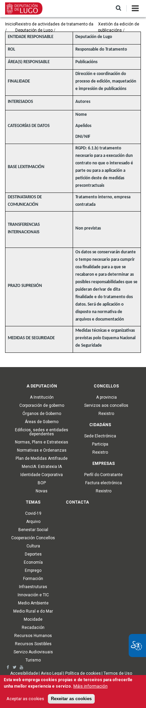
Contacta (77, 502)
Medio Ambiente (33, 603)
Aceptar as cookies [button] (25, 698)
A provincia (106, 397)
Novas (42, 491)
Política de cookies (83, 673)
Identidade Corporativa (41, 474)
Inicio (10, 24)
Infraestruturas (33, 586)
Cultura (33, 546)
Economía (33, 562)
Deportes (33, 554)
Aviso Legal (51, 673)
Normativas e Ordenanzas (42, 450)
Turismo (33, 660)
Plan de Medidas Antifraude (42, 458)
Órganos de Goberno (41, 413)
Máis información (90, 686)
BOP (42, 482)
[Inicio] (23, 8)
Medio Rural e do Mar (33, 611)
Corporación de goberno (41, 405)
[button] (118, 8)
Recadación (33, 627)
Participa (100, 444)
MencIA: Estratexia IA (42, 466)
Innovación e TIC (33, 595)
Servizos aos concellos (106, 405)
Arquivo (33, 521)
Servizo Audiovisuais (33, 652)
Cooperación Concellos (33, 537)
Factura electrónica (103, 482)
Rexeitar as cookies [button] (71, 698)
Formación (33, 578)
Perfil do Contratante (103, 474)
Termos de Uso (118, 673)
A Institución (42, 397)
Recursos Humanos (33, 635)
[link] (8, 667)
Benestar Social (33, 529)
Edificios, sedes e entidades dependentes (41, 432)
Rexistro (106, 413)
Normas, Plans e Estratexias (41, 442)
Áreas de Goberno (41, 421)
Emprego (33, 570)
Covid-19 (33, 513)
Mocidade (33, 619)
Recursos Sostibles (33, 643)
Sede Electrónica (100, 436)
